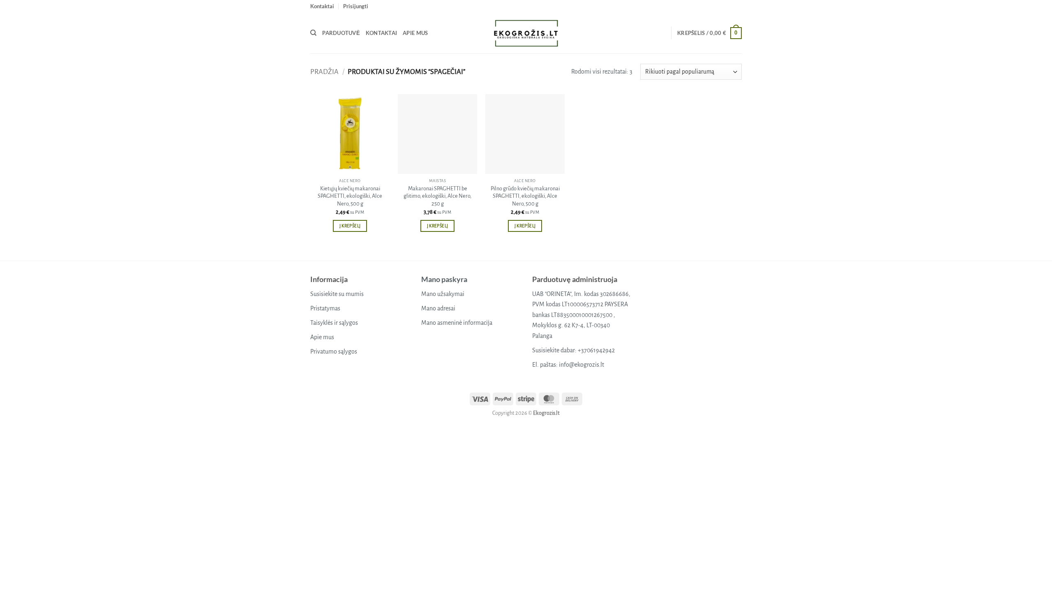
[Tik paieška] (313, 33)
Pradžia (324, 72)
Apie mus (415, 33)
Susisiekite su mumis (337, 294)
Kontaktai (322, 6)
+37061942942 (596, 350)
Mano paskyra (444, 279)
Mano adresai (438, 308)
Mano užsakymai (442, 294)
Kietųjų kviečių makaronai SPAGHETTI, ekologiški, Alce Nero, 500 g (350, 196)
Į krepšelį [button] (349, 226)
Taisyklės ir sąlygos (334, 322)
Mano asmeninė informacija (456, 322)
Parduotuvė (341, 33)
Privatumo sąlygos (333, 351)
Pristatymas (325, 308)
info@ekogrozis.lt (581, 364)
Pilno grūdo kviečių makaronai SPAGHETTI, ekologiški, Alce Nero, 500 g (525, 196)
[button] (355, 6)
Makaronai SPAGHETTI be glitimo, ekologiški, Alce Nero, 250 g (437, 196)
